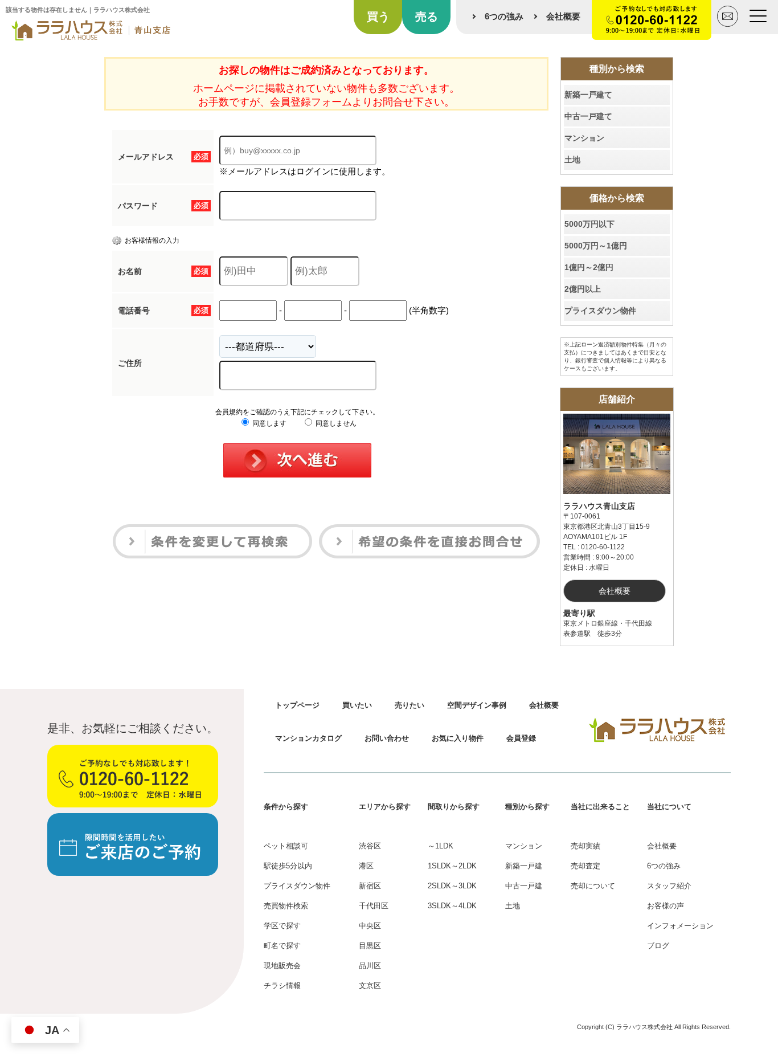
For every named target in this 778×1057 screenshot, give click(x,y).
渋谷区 (370, 846)
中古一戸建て (588, 116)
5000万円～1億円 (595, 245)
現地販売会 (282, 965)
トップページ (297, 705)
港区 (366, 866)
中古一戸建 (523, 885)
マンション (584, 137)
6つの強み (504, 16)
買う (378, 16)
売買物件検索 (286, 905)
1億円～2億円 (588, 267)
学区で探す (282, 925)
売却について (593, 885)
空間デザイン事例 (476, 705)
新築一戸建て (588, 94)
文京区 (370, 985)
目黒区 (370, 945)
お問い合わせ (387, 738)
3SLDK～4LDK (452, 905)
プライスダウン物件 (600, 310)
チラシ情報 (282, 985)
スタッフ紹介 (669, 885)
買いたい (357, 705)
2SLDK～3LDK (452, 885)
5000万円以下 (589, 223)
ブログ (658, 945)
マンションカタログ (308, 738)
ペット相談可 (286, 846)
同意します (268, 423)
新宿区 (370, 885)
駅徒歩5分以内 (288, 866)
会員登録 (521, 738)
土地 (572, 159)
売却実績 (585, 846)
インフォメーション (680, 925)
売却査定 (585, 866)
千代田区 (373, 905)
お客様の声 (665, 905)
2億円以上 (582, 288)
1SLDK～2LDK (452, 866)
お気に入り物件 (458, 738)
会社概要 (563, 16)
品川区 (370, 965)
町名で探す (282, 945)
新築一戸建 (523, 866)
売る (426, 16)
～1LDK (440, 846)
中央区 (370, 925)
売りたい (409, 705)
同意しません (335, 423)
